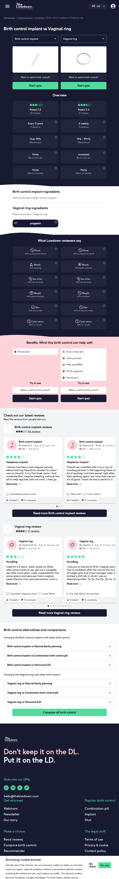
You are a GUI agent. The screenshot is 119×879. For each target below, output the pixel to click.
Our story (11, 820)
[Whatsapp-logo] (6, 787)
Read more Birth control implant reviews (59, 513)
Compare (39, 17)
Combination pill (97, 809)
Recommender (14, 851)
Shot (88, 820)
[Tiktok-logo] (26, 787)
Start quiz (35, 85)
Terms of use (94, 839)
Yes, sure (105, 865)
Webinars (11, 809)
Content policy (95, 851)
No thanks (91, 865)
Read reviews (13, 839)
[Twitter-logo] (19, 787)
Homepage (9, 17)
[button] (59, 191)
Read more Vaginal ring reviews (59, 613)
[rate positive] (7, 500)
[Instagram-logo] (13, 787)
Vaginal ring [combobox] (70, 38)
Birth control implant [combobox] (26, 38)
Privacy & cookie (96, 845)
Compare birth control (20, 845)
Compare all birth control (59, 712)
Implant (90, 814)
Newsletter (12, 814)
